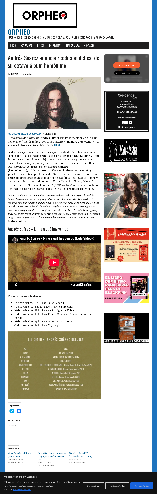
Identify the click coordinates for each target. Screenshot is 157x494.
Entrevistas (55, 45)
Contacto (89, 45)
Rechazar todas (117, 485)
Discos (40, 45)
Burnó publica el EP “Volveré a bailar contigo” (81, 455)
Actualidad (27, 45)
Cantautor (27, 74)
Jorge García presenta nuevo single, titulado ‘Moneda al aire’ (52, 456)
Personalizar (93, 485)
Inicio (13, 45)
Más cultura (73, 45)
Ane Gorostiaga (32, 134)
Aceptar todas (142, 485)
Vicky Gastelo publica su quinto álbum (19, 455)
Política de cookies (22, 489)
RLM (57, 145)
